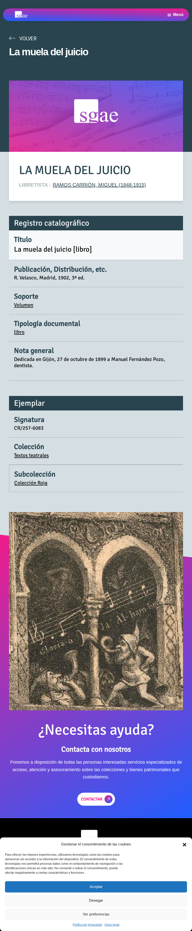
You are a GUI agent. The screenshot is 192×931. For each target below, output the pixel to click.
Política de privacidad (87, 924)
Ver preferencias (96, 914)
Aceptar (96, 886)
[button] (184, 844)
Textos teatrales (31, 455)
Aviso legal (112, 924)
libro (19, 332)
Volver (28, 38)
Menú (178, 15)
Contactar (91, 799)
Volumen (23, 305)
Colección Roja (31, 483)
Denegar (96, 900)
